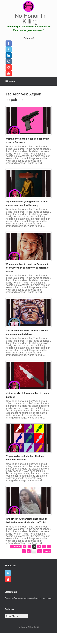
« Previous (15, 546)
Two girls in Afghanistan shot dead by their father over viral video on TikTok (26, 520)
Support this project (43, 598)
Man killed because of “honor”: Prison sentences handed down (27, 332)
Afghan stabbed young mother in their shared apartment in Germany (27, 203)
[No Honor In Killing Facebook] (9, 43)
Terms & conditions (23, 598)
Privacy (8, 598)
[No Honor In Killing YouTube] (9, 73)
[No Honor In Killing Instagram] (9, 61)
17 (40, 551)
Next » (47, 551)
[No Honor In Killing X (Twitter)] (9, 49)
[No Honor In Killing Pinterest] (9, 67)
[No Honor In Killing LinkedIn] (9, 55)
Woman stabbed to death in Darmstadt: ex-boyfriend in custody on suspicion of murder (27, 267)
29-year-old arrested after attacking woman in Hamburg (25, 457)
